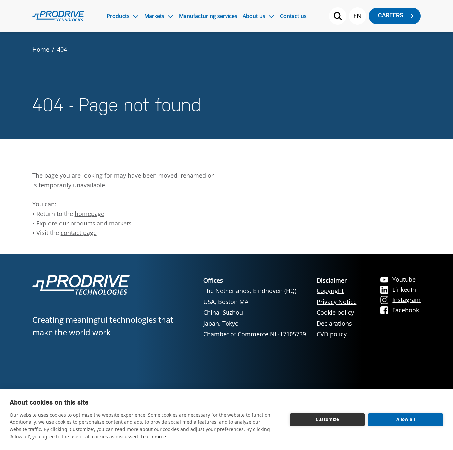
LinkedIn (404, 289)
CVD (323, 334)
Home (40, 49)
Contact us (293, 16)
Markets (154, 16)
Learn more (153, 436)
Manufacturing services (208, 16)
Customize (327, 419)
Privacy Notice (336, 302)
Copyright (330, 291)
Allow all (405, 419)
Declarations (334, 323)
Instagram (406, 300)
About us (254, 16)
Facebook (405, 310)
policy (338, 334)
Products (118, 16)
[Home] (58, 16)
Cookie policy (335, 312)
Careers (390, 16)
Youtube (404, 279)
